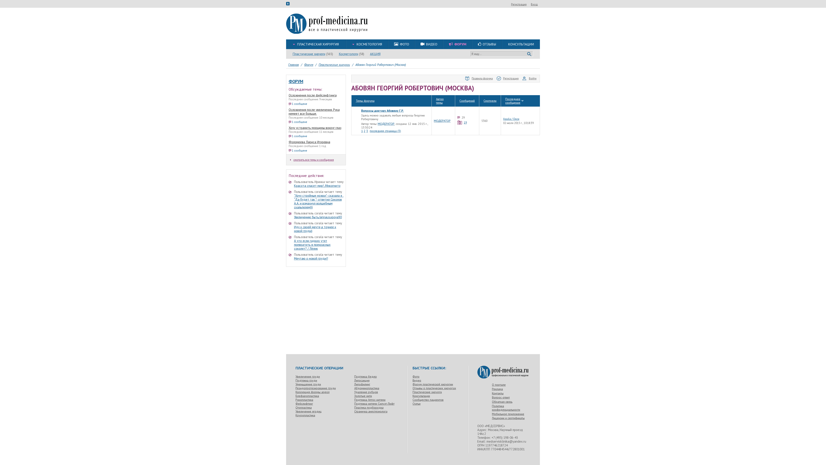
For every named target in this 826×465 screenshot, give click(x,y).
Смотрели (490, 101)
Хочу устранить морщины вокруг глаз (315, 128)
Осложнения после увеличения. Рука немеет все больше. (314, 112)
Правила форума (482, 78)
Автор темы (440, 101)
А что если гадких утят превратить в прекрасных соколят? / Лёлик (312, 245)
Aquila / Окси (511, 119)
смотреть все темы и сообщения (313, 160)
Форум (296, 81)
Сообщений (467, 101)
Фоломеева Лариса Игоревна (309, 142)
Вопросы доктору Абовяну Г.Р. (382, 111)
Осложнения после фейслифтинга (313, 95)
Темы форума (365, 101)
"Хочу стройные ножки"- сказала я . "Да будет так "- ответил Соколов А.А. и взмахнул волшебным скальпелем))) (319, 201)
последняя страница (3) (385, 131)
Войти (532, 78)
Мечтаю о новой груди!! (311, 258)
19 (465, 122)
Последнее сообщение (512, 101)
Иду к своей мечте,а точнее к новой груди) (315, 229)
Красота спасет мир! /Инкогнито (317, 186)
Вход (534, 4)
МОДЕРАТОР (386, 124)
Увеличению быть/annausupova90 (318, 217)
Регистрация (519, 4)
